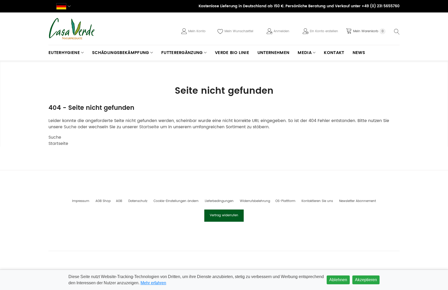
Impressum (80, 201)
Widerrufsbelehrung (255, 201)
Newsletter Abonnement (357, 201)
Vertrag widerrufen (224, 215)
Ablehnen (338, 280)
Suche (70, 127)
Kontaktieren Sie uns (317, 201)
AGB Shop (103, 201)
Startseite (149, 127)
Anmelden (281, 31)
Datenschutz (137, 201)
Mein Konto (197, 31)
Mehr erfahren (153, 283)
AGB (119, 201)
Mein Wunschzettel (239, 31)
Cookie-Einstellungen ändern (176, 201)
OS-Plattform (285, 201)
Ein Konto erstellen (324, 31)
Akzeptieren (366, 280)
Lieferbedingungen (219, 201)
